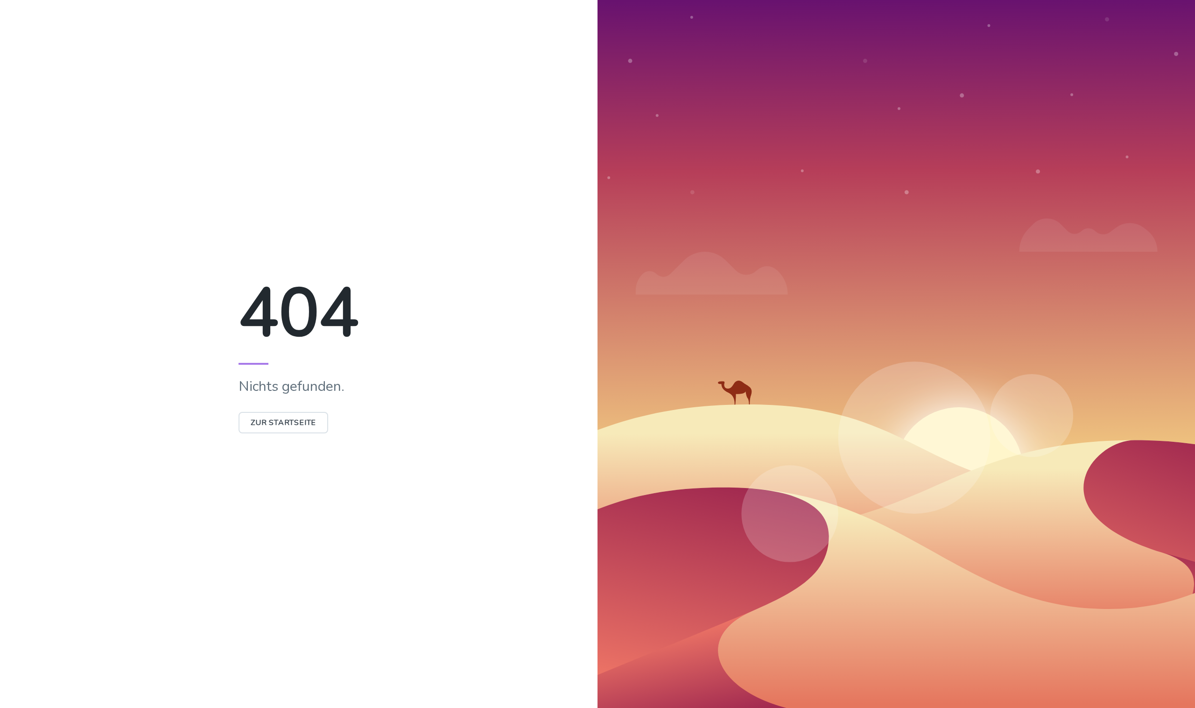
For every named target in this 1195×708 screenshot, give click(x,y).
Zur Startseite (283, 423)
